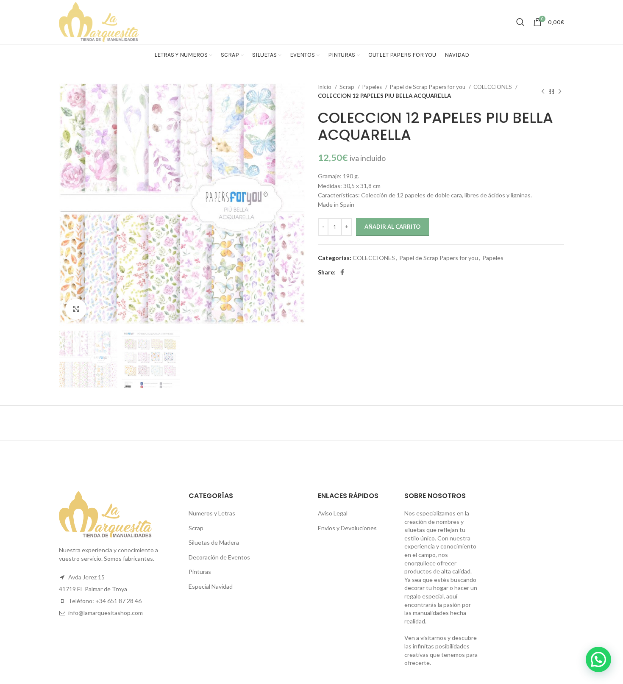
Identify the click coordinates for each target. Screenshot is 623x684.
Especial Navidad (211, 586)
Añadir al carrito (392, 226)
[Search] (520, 22)
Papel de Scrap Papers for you (428, 86)
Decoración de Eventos (219, 557)
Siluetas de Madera (214, 542)
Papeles (372, 86)
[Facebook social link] (342, 272)
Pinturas (200, 571)
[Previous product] (543, 91)
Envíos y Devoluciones (347, 528)
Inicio (325, 86)
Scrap (347, 86)
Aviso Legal (333, 513)
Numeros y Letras (212, 513)
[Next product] (560, 91)
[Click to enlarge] (75, 309)
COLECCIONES (493, 86)
